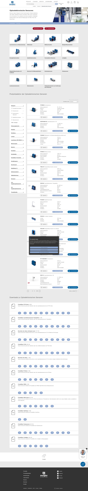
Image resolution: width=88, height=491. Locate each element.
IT (30, 312)
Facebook (61, 473)
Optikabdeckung (14, 175)
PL (57, 312)
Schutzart (13, 178)
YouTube (60, 475)
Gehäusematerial (14, 171)
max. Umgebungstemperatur (16, 183)
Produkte (34, 6)
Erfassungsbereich (15, 125)
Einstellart (13, 150)
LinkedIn (60, 471)
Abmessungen (14, 143)
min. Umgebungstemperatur (16, 188)
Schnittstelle (13, 154)
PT (63, 312)
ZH (52, 312)
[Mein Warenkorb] (77, 2)
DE (19, 312)
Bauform (13, 147)
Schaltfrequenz (14, 161)
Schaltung (13, 132)
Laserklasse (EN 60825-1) (16, 140)
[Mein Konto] (71, 2)
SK (68, 312)
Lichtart (12, 136)
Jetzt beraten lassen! (38, 28)
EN (25, 312)
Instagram (61, 477)
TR (46, 312)
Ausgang (13, 129)
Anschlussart (14, 164)
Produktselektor (51, 28)
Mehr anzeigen (14, 122)
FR (35, 312)
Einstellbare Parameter (16, 157)
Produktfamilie (14, 192)
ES (41, 312)
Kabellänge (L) (14, 168)
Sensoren (38, 6)
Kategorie (13, 105)
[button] (68, 2)
